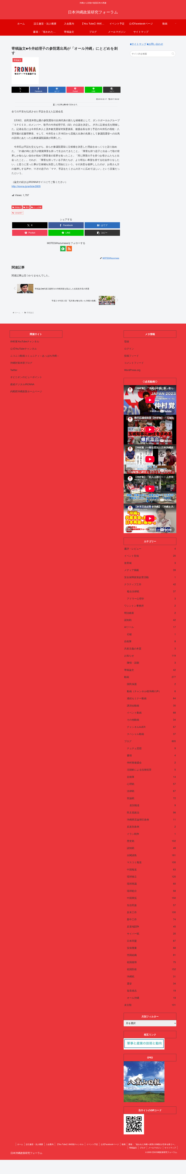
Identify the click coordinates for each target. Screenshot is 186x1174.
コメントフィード (134, 362)
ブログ (142, 1147)
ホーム (20, 1144)
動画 (124, 1144)
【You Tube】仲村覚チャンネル (70, 1144)
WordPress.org (132, 370)
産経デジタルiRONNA (22, 384)
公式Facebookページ (110, 1144)
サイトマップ (170, 1147)
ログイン (129, 348)
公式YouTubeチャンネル (23, 348)
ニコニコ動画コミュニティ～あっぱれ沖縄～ (34, 355)
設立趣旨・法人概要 (34, 1144)
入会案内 (50, 1144)
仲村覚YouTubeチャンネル (24, 341)
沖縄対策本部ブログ (21, 362)
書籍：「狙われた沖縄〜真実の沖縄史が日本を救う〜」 (152, 1144)
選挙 (27, 207)
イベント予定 (92, 1144)
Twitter (13, 370)
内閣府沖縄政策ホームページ (26, 391)
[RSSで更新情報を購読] (69, 248)
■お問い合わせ (155, 44)
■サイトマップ (138, 44)
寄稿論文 (18, 207)
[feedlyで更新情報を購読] (63, 248)
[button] (112, 90)
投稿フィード (131, 355)
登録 (126, 341)
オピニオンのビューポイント (26, 377)
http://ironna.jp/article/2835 (26, 186)
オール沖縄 (37, 207)
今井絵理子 (18, 213)
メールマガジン (155, 1147)
